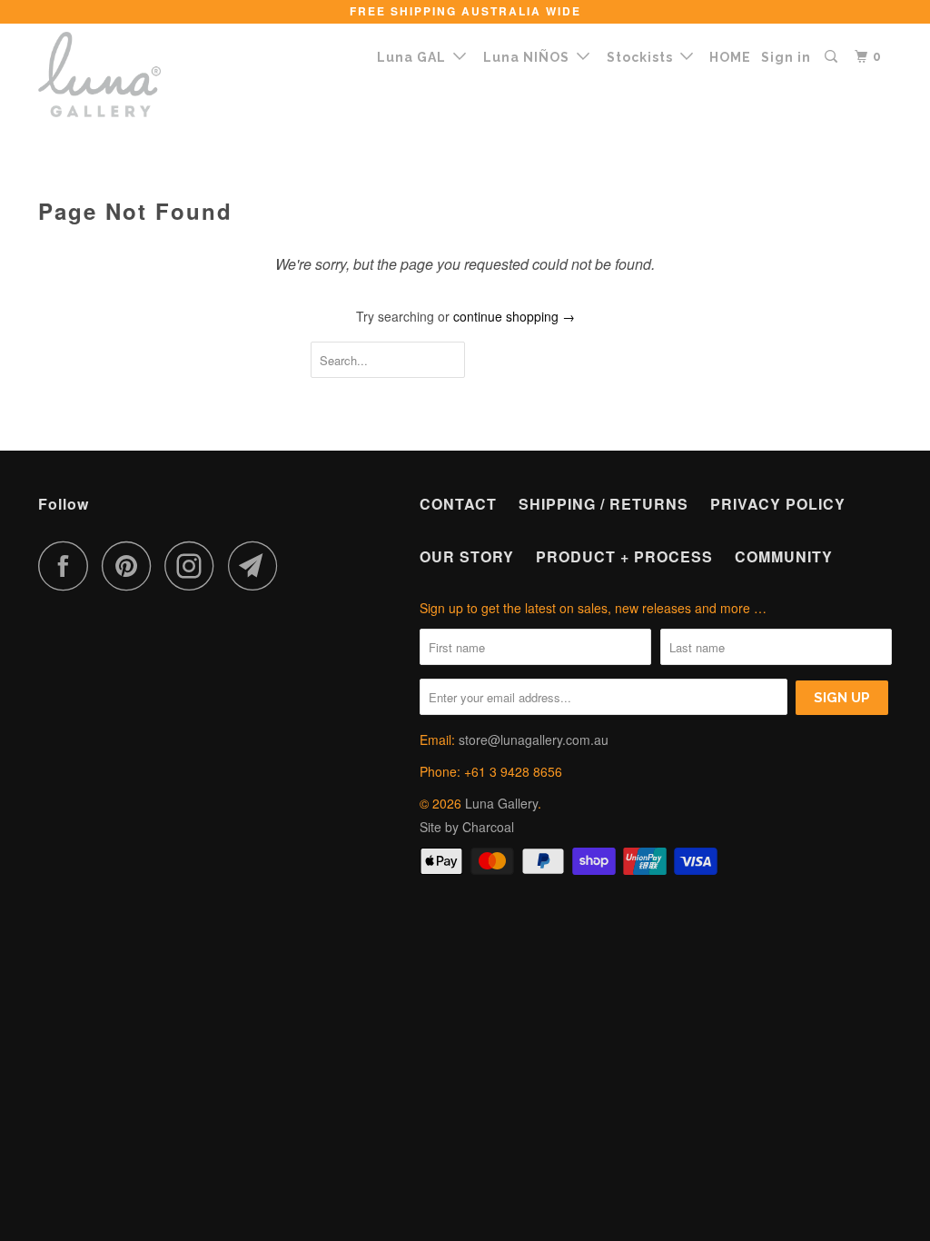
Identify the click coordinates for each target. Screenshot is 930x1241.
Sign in (786, 57)
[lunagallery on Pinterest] (131, 566)
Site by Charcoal (467, 827)
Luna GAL (415, 57)
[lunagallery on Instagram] (194, 566)
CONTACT (458, 503)
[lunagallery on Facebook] (68, 566)
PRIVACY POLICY (778, 503)
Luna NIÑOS (530, 57)
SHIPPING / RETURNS (603, 503)
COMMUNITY (784, 556)
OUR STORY (467, 556)
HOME (730, 57)
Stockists (643, 57)
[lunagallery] (110, 74)
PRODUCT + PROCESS (624, 556)
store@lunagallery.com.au (533, 739)
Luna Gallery (501, 803)
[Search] (833, 57)
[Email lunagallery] (258, 566)
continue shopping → (514, 316)
